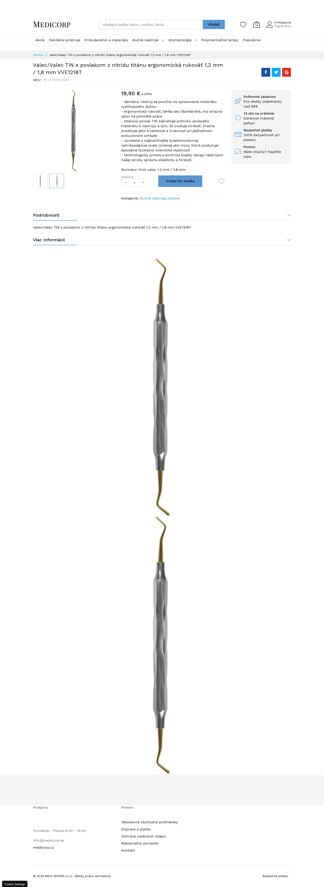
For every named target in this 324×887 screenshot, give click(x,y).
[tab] (162, 215)
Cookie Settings (15, 884)
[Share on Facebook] (265, 72)
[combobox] (151, 24)
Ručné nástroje (153, 198)
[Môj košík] (256, 24)
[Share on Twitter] (276, 72)
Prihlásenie (282, 22)
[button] (40, 181)
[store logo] (52, 24)
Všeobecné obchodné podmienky (149, 822)
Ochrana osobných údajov (143, 836)
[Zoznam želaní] (243, 24)
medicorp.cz (43, 847)
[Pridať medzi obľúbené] (222, 181)
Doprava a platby (136, 829)
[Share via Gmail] (286, 72)
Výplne (173, 198)
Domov (38, 55)
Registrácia (282, 26)
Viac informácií (49, 239)
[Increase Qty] (143, 183)
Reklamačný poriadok (139, 843)
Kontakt (128, 850)
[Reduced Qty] (125, 183)
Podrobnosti (46, 215)
